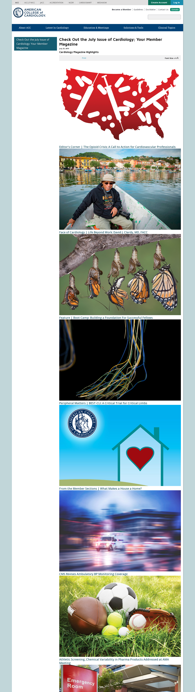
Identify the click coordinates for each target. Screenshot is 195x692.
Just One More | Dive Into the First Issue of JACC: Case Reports (150, 507)
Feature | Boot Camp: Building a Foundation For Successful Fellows (82, 209)
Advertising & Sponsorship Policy (58, 679)
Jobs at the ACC (20, 616)
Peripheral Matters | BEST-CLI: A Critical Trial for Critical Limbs (86, 258)
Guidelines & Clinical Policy (67, 607)
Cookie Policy (67, 682)
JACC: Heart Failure (106, 667)
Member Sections (65, 587)
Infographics (104, 616)
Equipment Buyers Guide (109, 621)
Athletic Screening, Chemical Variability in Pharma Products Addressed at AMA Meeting (87, 409)
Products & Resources (66, 621)
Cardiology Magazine (65, 604)
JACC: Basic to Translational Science (113, 650)
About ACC (20, 598)
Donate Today (22, 655)
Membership (47, 587)
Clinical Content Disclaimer (121, 679)
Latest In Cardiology (68, 598)
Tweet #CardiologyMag (121, 567)
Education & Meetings (69, 615)
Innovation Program (22, 613)
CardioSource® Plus (65, 630)
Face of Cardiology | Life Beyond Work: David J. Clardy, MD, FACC (85, 159)
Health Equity (19, 610)
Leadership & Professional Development (73, 636)
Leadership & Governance (25, 601)
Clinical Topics (107, 632)
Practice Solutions (106, 610)
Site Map (78, 682)
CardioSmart (149, 613)
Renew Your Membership (25, 636)
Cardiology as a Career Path (110, 604)
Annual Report (165, 679)
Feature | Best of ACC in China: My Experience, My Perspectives (144, 159)
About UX (105, 679)
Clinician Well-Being (107, 601)
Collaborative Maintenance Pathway (71, 639)
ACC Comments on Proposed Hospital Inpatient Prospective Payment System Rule (88, 461)
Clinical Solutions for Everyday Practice (115, 613)
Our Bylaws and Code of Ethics (27, 618)
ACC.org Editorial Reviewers (146, 679)
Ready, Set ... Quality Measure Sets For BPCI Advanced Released (150, 312)
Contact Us (148, 622)
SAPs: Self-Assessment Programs (70, 627)
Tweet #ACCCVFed (121, 575)
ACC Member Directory (23, 650)
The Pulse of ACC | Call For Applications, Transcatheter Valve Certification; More (149, 557)
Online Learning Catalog (66, 618)
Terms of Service (52, 682)
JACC (100, 641)
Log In (174, 2)
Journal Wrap (67, 509)
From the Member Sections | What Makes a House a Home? (88, 308)
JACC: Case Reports (107, 661)
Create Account (155, 2)
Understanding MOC (65, 641)
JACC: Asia (103, 647)
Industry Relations (22, 621)
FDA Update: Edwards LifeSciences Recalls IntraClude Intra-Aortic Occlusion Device (149, 411)
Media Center (20, 679)
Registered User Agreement (32, 682)
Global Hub (19, 647)
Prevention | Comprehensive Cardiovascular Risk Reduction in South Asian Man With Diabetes (148, 210)
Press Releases (80, 679)
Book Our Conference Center (26, 624)
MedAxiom (147, 617)
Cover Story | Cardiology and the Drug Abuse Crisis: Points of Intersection (147, 109)
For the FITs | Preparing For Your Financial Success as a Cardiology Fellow (150, 262)
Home (34, 587)
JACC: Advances (105, 644)
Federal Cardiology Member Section (96, 587)
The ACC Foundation (22, 604)
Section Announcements (131, 587)
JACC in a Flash (131, 459)
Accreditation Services (155, 608)
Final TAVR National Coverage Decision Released (147, 361)
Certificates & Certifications (67, 633)
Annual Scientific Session (67, 647)
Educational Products (108, 618)
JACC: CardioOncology (108, 653)
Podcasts (60, 610)
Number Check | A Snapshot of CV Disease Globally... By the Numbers (87, 557)
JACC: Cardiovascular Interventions (113, 659)
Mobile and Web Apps (108, 627)
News (58, 601)
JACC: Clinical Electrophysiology (112, 664)
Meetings (60, 644)
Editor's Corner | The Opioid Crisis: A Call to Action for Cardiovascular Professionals (88, 109)
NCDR (144, 603)
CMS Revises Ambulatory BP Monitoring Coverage (85, 358)
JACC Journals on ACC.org (113, 638)
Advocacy (18, 607)
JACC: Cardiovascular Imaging (111, 656)
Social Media (93, 679)
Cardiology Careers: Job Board (111, 607)
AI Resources (104, 624)
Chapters (18, 644)
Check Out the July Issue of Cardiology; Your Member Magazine (32, 44)
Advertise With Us (34, 679)
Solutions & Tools (108, 598)
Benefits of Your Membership (26, 639)
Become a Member (22, 633)
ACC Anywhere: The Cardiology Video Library (75, 624)
